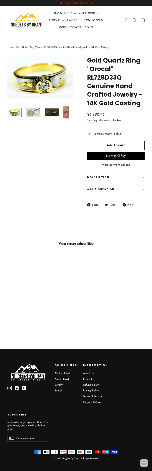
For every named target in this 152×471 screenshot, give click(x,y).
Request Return (92, 402)
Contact (87, 379)
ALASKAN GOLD (63, 13)
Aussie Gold (61, 379)
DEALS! (89, 27)
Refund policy (91, 385)
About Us (88, 373)
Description (98, 177)
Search (58, 390)
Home (10, 47)
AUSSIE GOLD (87, 13)
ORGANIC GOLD (93, 20)
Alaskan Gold (62, 373)
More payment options (116, 165)
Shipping (92, 120)
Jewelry (58, 385)
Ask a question (101, 189)
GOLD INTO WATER (70, 27)
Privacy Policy (91, 390)
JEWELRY (72, 20)
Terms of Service (92, 396)
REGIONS (55, 20)
